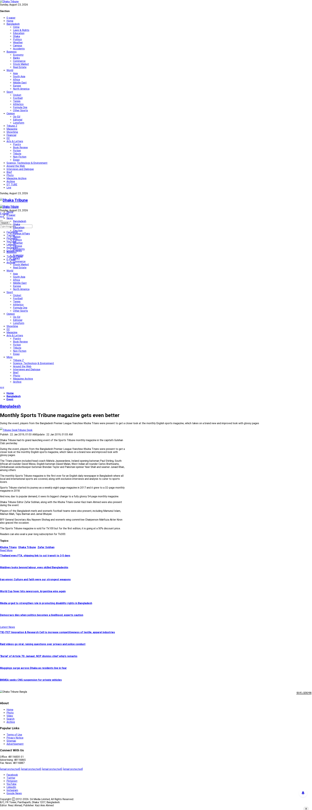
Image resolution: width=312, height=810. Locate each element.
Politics (17, 39)
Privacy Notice (14, 737)
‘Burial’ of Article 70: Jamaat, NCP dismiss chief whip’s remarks (38, 656)
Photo (10, 175)
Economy (18, 54)
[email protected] (10, 769)
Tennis (16, 101)
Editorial (17, 119)
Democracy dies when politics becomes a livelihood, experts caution (41, 615)
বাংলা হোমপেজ (304, 693)
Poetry (17, 144)
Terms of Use (14, 734)
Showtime (12, 132)
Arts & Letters (14, 141)
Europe (17, 85)
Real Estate (19, 67)
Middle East (20, 82)
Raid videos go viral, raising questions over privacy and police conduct (42, 644)
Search (10, 718)
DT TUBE (11, 184)
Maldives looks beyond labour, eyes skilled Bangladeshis (34, 567)
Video (9, 715)
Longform (18, 122)
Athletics (18, 104)
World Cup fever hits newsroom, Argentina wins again (33, 591)
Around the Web (15, 166)
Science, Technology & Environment (26, 162)
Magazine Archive (16, 178)
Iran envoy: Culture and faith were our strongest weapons (35, 579)
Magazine (11, 129)
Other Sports (20, 110)
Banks (16, 57)
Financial (11, 135)
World (9, 70)
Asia (15, 73)
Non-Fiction (19, 156)
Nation (16, 236)
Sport (9, 91)
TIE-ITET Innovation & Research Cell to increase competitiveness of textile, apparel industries (57, 632)
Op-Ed (16, 116)
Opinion (10, 113)
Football (18, 98)
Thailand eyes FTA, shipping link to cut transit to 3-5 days (35, 555)
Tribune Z (11, 125)
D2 (8, 138)
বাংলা (2, 216)
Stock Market (21, 64)
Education (18, 33)
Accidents (19, 48)
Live (8, 187)
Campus (17, 45)
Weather (18, 42)
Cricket (17, 95)
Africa (16, 79)
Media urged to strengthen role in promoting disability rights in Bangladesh (46, 603)
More (9, 357)
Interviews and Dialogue (20, 169)
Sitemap (11, 740)
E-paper (10, 17)
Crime (16, 27)
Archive (10, 181)
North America (21, 88)
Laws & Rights (21, 30)
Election (17, 230)
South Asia (19, 76)
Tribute (17, 153)
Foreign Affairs (21, 233)
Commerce (19, 61)
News (9, 218)
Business (11, 51)
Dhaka (16, 36)
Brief (9, 172)
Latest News (7, 627)
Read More (6, 550)
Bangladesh (13, 24)
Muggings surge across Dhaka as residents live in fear (33, 668)
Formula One (20, 107)
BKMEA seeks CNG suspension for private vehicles (31, 679)
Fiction (17, 150)
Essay (16, 159)
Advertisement (15, 743)
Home (9, 20)
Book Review (20, 147)
